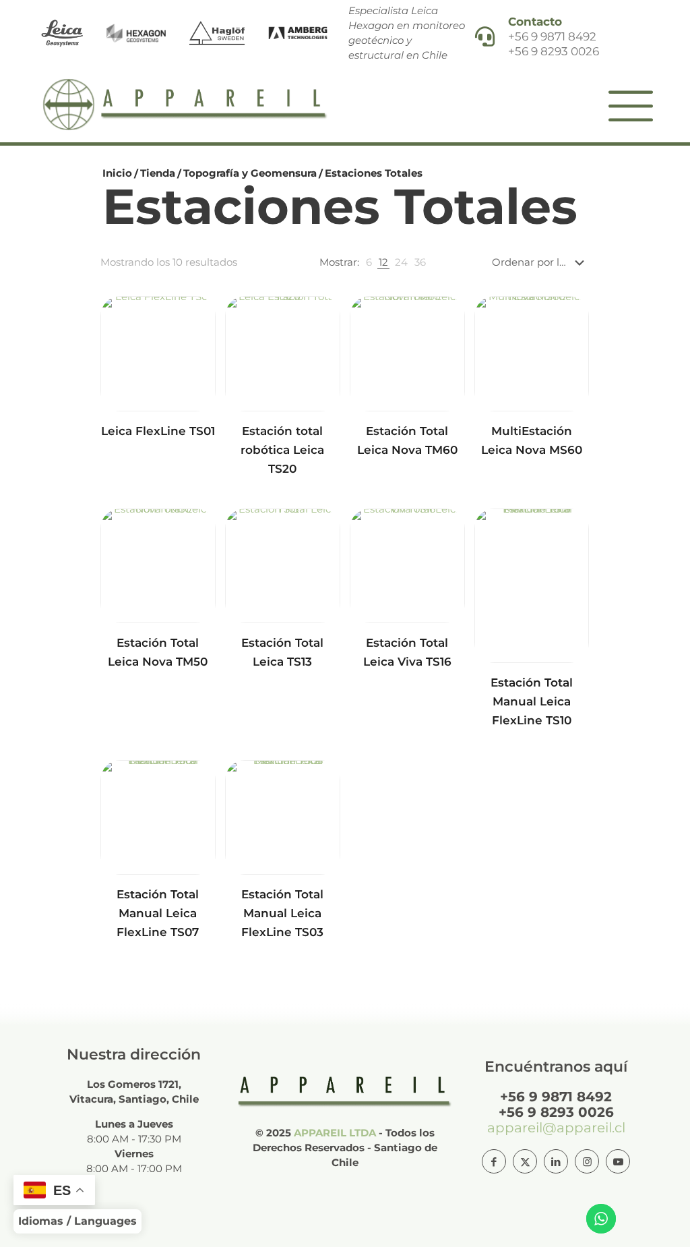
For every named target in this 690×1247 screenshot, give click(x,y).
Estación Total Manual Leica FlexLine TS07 (158, 913)
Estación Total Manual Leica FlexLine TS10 (532, 701)
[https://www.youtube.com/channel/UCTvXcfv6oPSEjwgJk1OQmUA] (618, 1161)
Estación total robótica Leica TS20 (282, 449)
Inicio (117, 173)
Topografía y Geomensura (250, 173)
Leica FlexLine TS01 (158, 431)
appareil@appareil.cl (556, 1128)
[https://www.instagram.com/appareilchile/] (587, 1161)
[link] (369, 262)
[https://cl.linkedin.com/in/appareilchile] (556, 1161)
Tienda (157, 173)
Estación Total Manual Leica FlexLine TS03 (282, 913)
